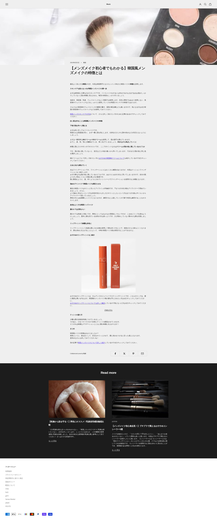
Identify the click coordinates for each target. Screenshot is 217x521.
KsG (6, 492)
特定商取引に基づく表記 (14, 478)
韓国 (84, 62)
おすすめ (114, 421)
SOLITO (8, 506)
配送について (10, 485)
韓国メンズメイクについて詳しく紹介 (91, 343)
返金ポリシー (10, 482)
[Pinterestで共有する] (133, 353)
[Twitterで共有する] (124, 353)
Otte (7, 489)
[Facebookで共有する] (115, 353)
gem (7, 496)
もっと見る (53, 441)
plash (7, 503)
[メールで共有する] (142, 353)
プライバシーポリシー (13, 475)
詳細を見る (108, 310)
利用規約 (8, 471)
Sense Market (10, 499)
